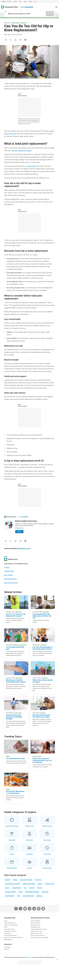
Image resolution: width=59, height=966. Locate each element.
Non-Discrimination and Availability (39, 937)
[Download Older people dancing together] (16, 635)
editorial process (24, 548)
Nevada (30, 1)
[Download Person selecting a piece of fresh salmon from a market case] (16, 779)
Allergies (15, 879)
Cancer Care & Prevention (26, 879)
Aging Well (7, 879)
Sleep (18, 895)
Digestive (40, 883)
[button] (56, 7)
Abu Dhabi (9, 1)
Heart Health (11, 840)
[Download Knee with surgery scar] (16, 668)
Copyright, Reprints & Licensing (38, 929)
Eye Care (7, 887)
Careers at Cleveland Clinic (11, 925)
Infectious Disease (16, 887)
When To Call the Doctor (11, 582)
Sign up (19, 531)
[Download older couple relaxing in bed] (43, 602)
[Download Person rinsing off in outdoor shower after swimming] (43, 746)
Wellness (29, 868)
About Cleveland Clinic (9, 923)
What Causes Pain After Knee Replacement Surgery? (16, 681)
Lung (25, 887)
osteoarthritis (31, 166)
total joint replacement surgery (21, 150)
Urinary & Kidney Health (28, 895)
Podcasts (6, 949)
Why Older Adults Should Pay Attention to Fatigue (41, 716)
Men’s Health (29, 840)
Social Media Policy (35, 927)
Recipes (21, 891)
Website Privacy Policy (36, 933)
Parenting (39, 887)
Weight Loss (39, 895)
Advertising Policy (35, 925)
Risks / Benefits (8, 575)
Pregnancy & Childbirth (10, 891)
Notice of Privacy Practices (37, 935)
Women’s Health (47, 868)
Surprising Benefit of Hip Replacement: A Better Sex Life (42, 616)
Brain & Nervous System (11, 826)
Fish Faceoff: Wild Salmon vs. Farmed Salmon (15, 792)
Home (5, 921)
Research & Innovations (10, 931)
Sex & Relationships (9, 895)
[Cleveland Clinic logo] (9, 7)
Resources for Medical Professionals (13, 937)
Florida (20, 1)
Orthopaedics (24, 22)
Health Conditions (15, 22)
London (25, 1)
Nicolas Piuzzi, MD (10, 134)
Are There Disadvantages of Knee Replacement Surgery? (42, 648)
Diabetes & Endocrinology (29, 883)
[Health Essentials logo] (26, 7)
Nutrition (8, 756)
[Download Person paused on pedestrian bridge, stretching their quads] (16, 703)
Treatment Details (9, 571)
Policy (29, 123)
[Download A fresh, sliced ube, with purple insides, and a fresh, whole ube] (16, 746)
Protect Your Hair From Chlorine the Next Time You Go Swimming (42, 760)
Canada (15, 1)
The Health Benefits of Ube (15, 758)
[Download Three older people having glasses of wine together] (43, 668)
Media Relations (8, 939)
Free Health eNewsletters (10, 935)
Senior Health (44, 677)
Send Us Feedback (35, 921)
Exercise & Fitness (17, 712)
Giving (5, 927)
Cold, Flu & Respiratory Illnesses (12, 883)
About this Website (35, 923)
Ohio (35, 1)
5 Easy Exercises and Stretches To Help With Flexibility (14, 717)
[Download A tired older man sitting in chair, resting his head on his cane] (43, 703)
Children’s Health (29, 826)
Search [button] (50, 13)
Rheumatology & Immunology (19, 644)
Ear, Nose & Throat (49, 883)
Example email (19, 528)
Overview (6, 567)
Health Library (7, 933)
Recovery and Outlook (10, 579)
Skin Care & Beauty (37, 756)
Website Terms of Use (36, 931)
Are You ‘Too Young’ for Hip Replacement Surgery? (16, 615)
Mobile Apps (7, 947)
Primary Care (47, 854)
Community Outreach (9, 929)
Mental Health (47, 840)
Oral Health (31, 887)
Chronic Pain (38, 879)
